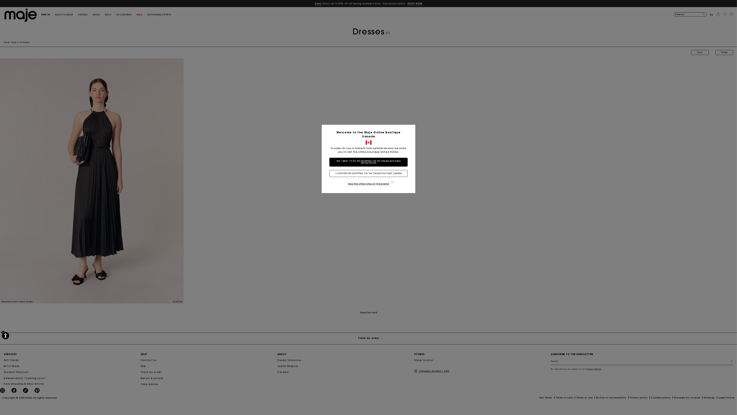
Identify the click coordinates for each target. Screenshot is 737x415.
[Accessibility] (5, 335)
